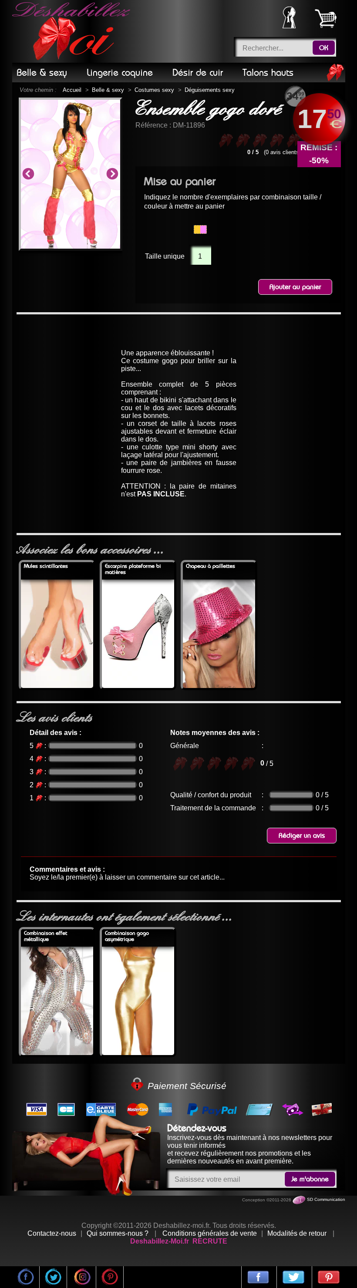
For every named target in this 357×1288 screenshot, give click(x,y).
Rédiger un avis (302, 836)
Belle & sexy (108, 90)
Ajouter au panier (295, 287)
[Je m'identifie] (289, 26)
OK (323, 48)
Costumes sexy (154, 90)
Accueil (72, 90)
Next (112, 174)
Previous (28, 174)
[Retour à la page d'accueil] (72, 31)
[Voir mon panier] (326, 18)
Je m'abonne (310, 1179)
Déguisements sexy (210, 90)
